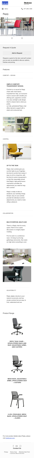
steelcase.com (10, 438)
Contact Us (17, 448)
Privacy (6, 452)
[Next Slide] (22, 38)
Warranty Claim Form (24, 452)
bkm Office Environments (18, 453)
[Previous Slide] (12, 38)
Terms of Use (13, 452)
